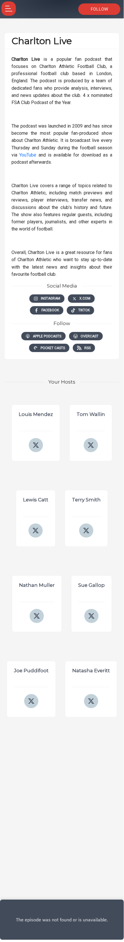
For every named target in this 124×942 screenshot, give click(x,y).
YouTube (27, 155)
